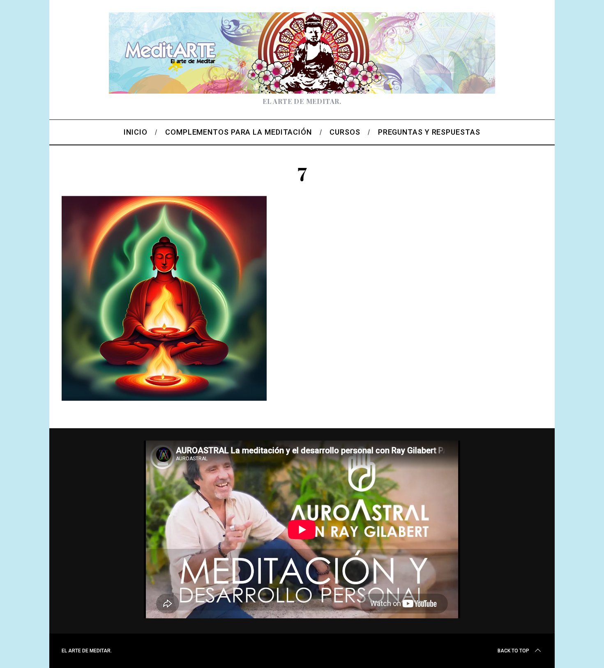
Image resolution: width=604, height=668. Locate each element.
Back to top (513, 651)
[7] (164, 398)
